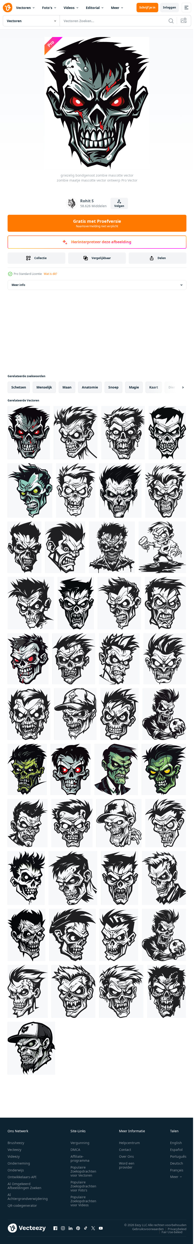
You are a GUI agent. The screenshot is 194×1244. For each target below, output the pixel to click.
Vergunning (80, 1143)
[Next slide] (175, 387)
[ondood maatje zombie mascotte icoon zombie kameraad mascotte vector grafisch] (72, 935)
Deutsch (173, 1163)
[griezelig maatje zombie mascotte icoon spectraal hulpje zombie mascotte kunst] (165, 603)
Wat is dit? (50, 274)
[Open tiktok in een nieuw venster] (86, 1228)
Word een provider (126, 1165)
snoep (113, 387)
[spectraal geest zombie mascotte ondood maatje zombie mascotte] (27, 769)
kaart (153, 387)
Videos (69, 7)
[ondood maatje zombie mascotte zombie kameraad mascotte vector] (119, 935)
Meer (115, 7)
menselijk (44, 387)
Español (173, 1149)
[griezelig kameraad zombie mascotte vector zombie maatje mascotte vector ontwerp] (73, 658)
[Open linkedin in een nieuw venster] (70, 1228)
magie (134, 387)
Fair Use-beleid (168, 1232)
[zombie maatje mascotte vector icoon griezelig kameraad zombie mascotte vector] (24, 547)
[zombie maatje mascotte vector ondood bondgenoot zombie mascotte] (30, 490)
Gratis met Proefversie (97, 223)
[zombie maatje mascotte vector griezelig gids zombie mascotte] (162, 547)
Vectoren (23, 7)
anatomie (90, 387)
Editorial (93, 7)
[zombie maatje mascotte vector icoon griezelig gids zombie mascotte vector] (29, 714)
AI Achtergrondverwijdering (28, 1196)
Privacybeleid (173, 1229)
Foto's (47, 7)
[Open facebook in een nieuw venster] (55, 1228)
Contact (125, 1149)
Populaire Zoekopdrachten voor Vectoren (83, 1171)
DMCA (75, 1149)
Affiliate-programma (80, 1158)
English (172, 1143)
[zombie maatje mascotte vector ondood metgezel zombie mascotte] (165, 823)
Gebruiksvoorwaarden (144, 1229)
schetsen (18, 387)
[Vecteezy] (7, 7)
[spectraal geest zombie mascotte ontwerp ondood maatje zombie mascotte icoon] (164, 878)
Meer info (18, 285)
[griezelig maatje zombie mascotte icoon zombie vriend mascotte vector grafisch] (65, 547)
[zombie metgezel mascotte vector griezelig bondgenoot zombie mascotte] (75, 490)
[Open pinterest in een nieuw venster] (78, 1228)
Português (175, 1156)
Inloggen (169, 7)
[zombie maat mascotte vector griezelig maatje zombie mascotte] (75, 714)
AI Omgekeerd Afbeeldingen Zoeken (24, 1186)
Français (173, 1170)
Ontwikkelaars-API (22, 1177)
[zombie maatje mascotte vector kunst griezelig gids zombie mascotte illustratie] (31, 603)
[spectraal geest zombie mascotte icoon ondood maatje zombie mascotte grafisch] (72, 878)
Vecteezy (14, 1149)
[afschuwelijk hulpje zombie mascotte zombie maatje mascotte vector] (71, 769)
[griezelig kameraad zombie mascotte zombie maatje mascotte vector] (119, 603)
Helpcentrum (129, 1143)
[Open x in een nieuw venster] (93, 1228)
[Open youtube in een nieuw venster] (101, 1228)
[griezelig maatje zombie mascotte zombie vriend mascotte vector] (112, 547)
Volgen (119, 206)
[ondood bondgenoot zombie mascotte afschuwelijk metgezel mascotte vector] (118, 823)
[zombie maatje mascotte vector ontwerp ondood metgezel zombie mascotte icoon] (121, 991)
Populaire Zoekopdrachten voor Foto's (83, 1186)
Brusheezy (16, 1143)
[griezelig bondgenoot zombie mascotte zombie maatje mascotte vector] (167, 432)
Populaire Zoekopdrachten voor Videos (83, 1201)
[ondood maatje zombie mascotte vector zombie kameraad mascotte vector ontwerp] (26, 935)
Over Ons (126, 1156)
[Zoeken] (171, 21)
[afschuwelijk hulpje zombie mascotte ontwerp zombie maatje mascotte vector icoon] (166, 991)
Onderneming (19, 1163)
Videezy (14, 1156)
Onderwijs (16, 1170)
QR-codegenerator (22, 1205)
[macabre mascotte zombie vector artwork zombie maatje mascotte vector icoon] (26, 878)
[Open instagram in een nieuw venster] (63, 1228)
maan (66, 387)
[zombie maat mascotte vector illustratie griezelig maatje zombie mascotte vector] (28, 658)
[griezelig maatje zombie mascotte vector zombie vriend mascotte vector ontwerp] (119, 714)
